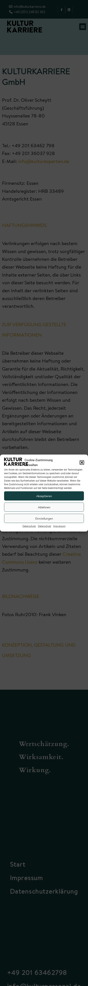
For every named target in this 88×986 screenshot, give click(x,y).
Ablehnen (44, 507)
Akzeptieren (44, 496)
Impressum (59, 526)
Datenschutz (29, 526)
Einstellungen (44, 518)
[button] (82, 463)
